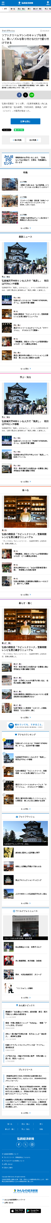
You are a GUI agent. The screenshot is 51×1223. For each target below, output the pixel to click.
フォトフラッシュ (8, 31)
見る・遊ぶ (21, 9)
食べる (13, 9)
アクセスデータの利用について (14, 1161)
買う (29, 9)
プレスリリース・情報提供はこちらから (17, 1157)
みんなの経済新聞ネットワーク (25, 1191)
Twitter (25, 1144)
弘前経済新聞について (11, 1154)
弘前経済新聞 (25, 3)
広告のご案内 (8, 1168)
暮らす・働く (37, 9)
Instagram (32, 1144)
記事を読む (25, 121)
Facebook (18, 1144)
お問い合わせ (8, 1164)
